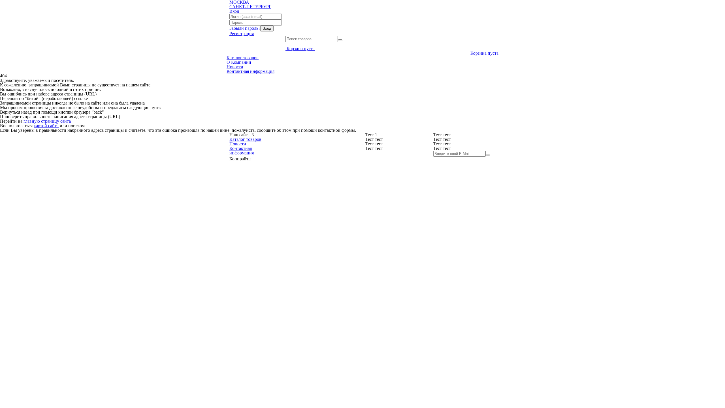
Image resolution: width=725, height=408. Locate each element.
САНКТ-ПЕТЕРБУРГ (250, 6)
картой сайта (46, 125)
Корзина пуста (301, 48)
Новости (235, 66)
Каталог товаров (243, 57)
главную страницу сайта (47, 121)
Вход (234, 11)
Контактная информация (250, 71)
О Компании (239, 62)
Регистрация (241, 33)
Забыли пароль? (244, 28)
